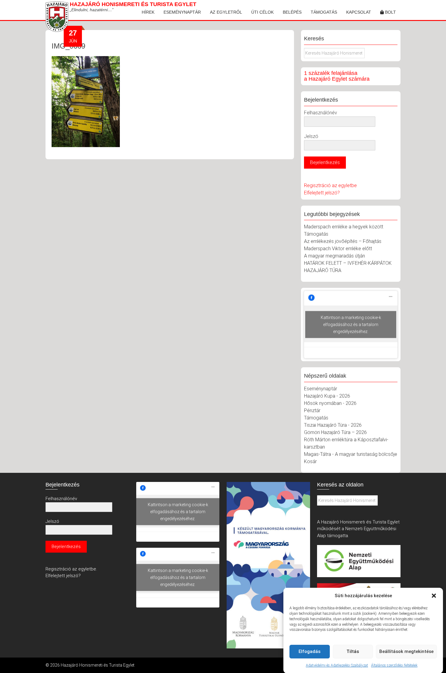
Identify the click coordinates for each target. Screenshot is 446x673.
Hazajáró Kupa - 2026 (327, 396)
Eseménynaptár (182, 12)
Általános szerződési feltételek (394, 665)
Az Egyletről (226, 12)
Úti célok (262, 12)
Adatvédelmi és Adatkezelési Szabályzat (337, 665)
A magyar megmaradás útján (334, 256)
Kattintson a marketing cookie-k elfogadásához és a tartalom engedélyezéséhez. (351, 324)
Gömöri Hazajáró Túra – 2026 (335, 432)
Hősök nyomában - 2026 (330, 403)
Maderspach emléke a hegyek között (343, 227)
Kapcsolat (358, 12)
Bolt (390, 12)
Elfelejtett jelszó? (322, 193)
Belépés (292, 12)
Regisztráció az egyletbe (330, 185)
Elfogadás (309, 651)
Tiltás (352, 651)
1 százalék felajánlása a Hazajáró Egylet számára (337, 76)
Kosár (310, 461)
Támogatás (324, 12)
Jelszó (311, 136)
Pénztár (312, 410)
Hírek (148, 12)
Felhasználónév (320, 113)
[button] (434, 596)
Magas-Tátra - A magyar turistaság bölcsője (350, 454)
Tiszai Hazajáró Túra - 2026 (333, 425)
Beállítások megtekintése (406, 651)
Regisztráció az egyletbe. (71, 569)
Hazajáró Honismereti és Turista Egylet (133, 4)
